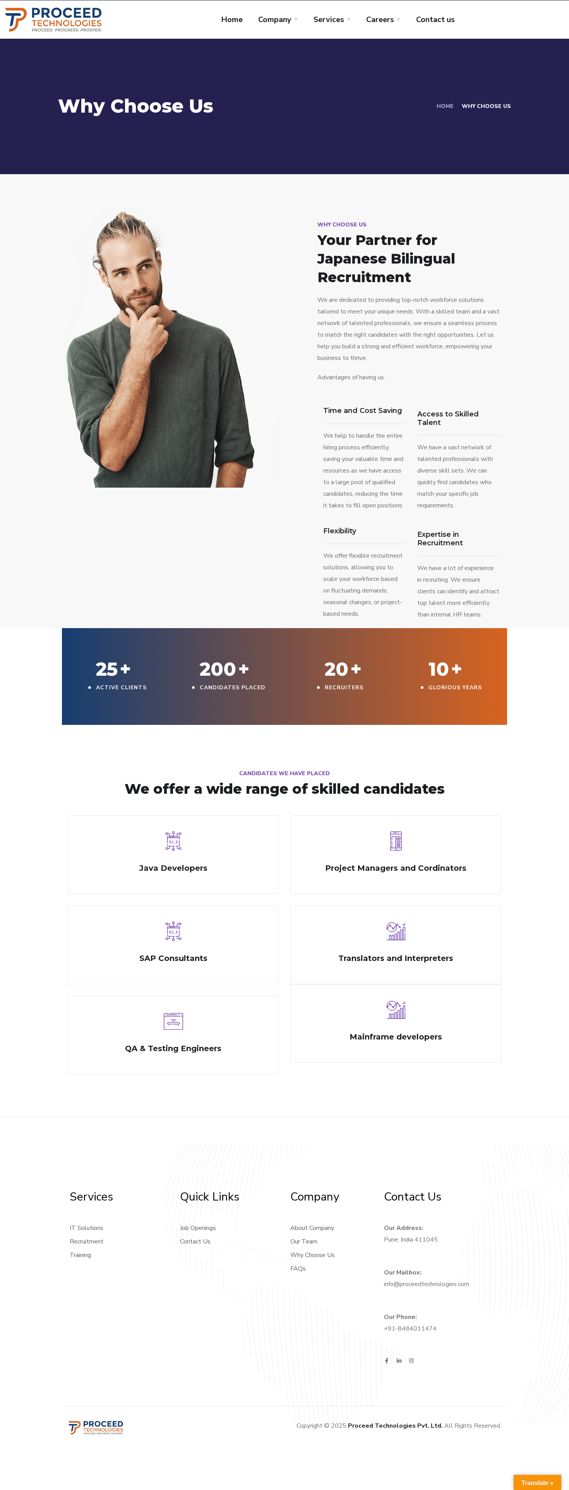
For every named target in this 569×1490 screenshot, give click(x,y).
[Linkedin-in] (399, 1360)
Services (329, 19)
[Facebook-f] (386, 1360)
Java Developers (173, 868)
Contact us (435, 19)
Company (274, 19)
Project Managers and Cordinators (395, 868)
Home (232, 19)
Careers (380, 19)
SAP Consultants (173, 958)
